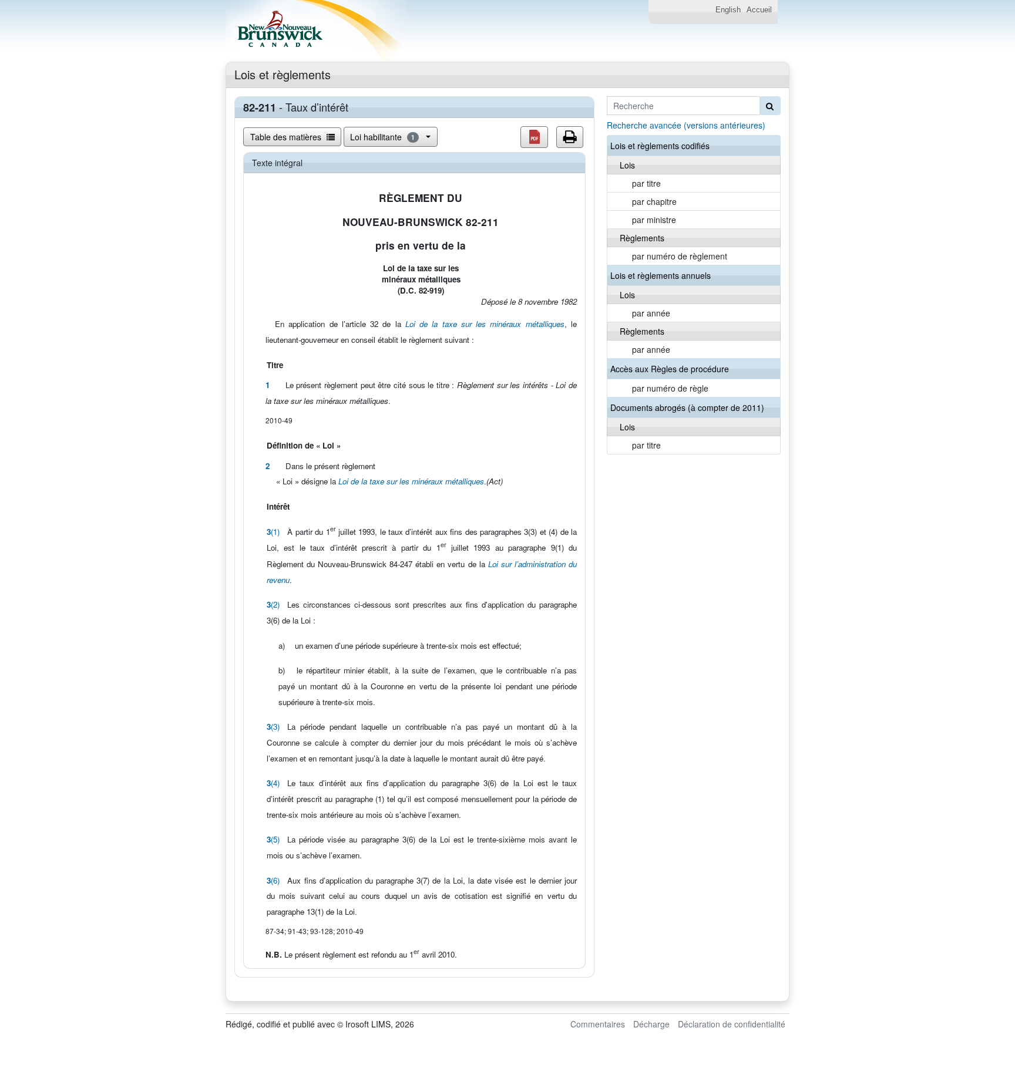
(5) (273, 839)
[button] (534, 137)
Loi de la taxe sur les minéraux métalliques (484, 323)
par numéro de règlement (679, 256)
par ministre (654, 219)
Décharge (651, 1024)
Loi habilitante (382, 137)
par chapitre (654, 201)
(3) (273, 726)
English (728, 10)
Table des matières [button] (287, 137)
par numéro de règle (670, 388)
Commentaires (597, 1024)
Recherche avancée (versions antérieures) (686, 125)
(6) (273, 880)
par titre (646, 183)
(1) (273, 531)
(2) (273, 604)
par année (651, 313)
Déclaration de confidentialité (731, 1024)
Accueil (759, 10)
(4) (273, 782)
